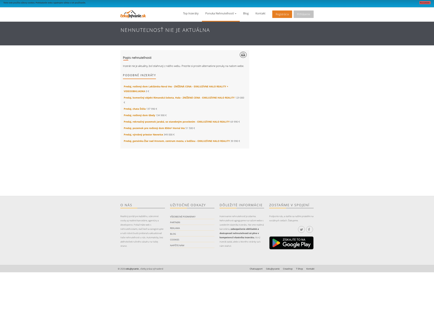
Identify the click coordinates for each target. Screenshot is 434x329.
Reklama (175, 228)
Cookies (174, 239)
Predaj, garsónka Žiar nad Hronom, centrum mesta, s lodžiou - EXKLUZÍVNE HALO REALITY (177, 141)
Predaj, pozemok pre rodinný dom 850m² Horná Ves (154, 128)
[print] (243, 55)
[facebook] (309, 229)
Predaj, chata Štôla (135, 108)
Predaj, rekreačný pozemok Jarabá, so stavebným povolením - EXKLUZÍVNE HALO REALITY (177, 121)
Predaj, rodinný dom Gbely (139, 115)
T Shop (299, 268)
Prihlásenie (303, 14)
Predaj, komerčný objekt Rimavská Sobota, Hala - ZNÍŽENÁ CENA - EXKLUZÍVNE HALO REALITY (179, 97)
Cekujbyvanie (273, 268)
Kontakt (260, 13)
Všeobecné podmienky (182, 216)
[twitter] (301, 229)
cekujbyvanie (132, 268)
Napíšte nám (177, 245)
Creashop (288, 268)
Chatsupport (256, 268)
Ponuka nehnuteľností (220, 13)
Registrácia (282, 14)
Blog (246, 13)
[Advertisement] (168, 172)
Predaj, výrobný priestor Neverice (143, 134)
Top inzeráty (191, 13)
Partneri (175, 222)
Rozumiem (425, 3)
